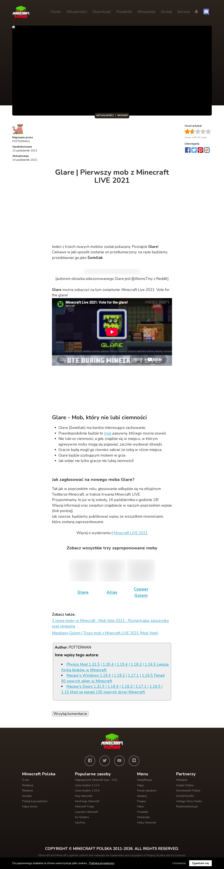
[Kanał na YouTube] (119, 761)
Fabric (140, 806)
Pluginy (141, 801)
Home (55, 11)
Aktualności (76, 11)
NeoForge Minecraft (87, 801)
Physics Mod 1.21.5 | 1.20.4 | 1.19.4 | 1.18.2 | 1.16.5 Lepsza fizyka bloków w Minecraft (115, 667)
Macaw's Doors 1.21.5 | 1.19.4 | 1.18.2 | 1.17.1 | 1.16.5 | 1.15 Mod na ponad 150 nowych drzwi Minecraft (112, 689)
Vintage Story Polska (189, 801)
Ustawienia (179, 863)
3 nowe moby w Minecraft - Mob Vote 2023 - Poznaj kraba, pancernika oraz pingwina (110, 623)
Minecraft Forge (84, 806)
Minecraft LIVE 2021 (131, 532)
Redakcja (27, 785)
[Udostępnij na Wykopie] (207, 150)
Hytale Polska (184, 785)
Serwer (183, 11)
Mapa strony (29, 806)
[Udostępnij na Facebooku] (188, 150)
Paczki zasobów (146, 790)
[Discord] (134, 761)
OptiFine (80, 823)
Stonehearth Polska (188, 790)
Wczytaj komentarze (70, 713)
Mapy (140, 785)
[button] (196, 12)
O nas (25, 780)
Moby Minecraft (146, 823)
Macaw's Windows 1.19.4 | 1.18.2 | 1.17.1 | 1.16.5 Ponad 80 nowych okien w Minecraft (113, 678)
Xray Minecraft (83, 796)
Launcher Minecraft (86, 812)
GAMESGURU (185, 796)
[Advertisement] (112, 144)
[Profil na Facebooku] (90, 761)
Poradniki (124, 11)
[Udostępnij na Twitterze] (194, 150)
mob (107, 433)
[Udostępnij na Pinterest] (200, 150)
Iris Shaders (82, 817)
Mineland (181, 780)
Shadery (142, 796)
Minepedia (146, 11)
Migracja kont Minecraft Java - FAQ (96, 780)
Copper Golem (141, 592)
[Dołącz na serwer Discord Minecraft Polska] (206, 12)
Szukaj (166, 11)
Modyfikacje (144, 780)
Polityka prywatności (34, 801)
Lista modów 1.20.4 (87, 790)
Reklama (27, 790)
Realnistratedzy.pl (187, 806)
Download (101, 11)
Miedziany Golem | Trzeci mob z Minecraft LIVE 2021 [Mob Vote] (105, 633)
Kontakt (27, 796)
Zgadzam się (200, 863)
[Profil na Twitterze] (104, 761)
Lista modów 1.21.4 (87, 785)
